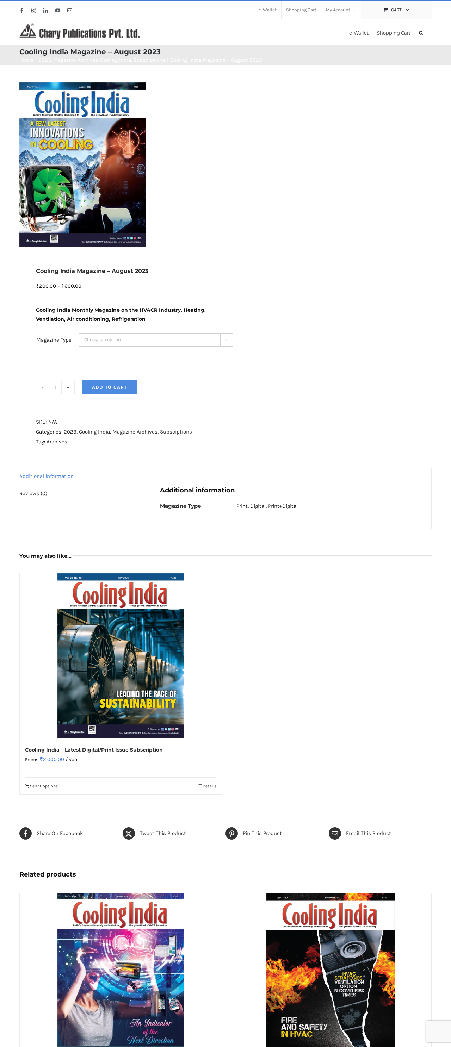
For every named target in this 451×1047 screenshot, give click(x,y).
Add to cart (109, 387)
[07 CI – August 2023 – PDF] (118, 164)
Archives (57, 441)
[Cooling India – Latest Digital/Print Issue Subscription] (121, 655)
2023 (70, 432)
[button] (421, 32)
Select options (44, 786)
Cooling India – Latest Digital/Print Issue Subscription (94, 750)
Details (209, 786)
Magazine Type (54, 340)
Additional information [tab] (46, 476)
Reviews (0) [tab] (33, 493)
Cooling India (94, 432)
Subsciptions (176, 432)
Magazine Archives (134, 432)
